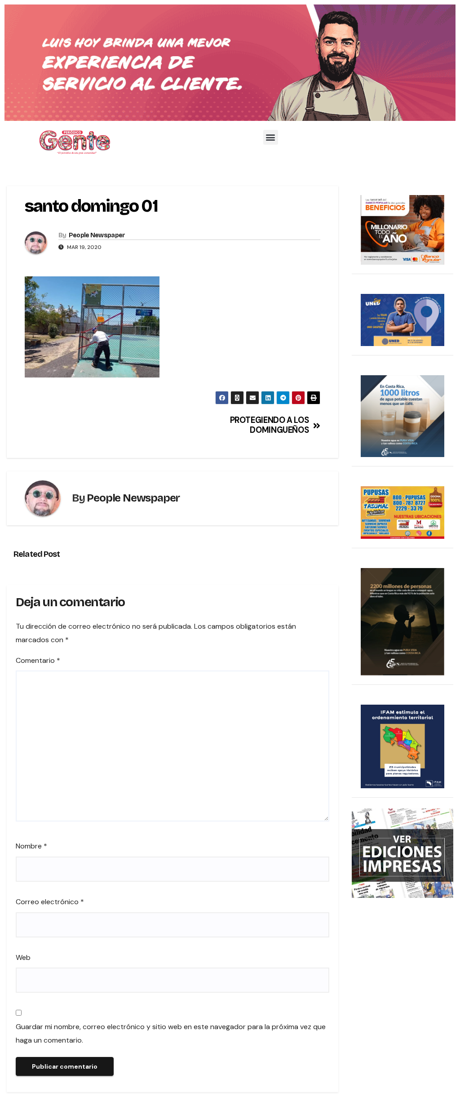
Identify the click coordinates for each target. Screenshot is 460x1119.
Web (23, 957)
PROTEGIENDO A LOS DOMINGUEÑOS (269, 425)
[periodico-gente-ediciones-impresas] (402, 852)
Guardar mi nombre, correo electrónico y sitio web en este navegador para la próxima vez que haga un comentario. (171, 1033)
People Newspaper (97, 235)
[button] (270, 137)
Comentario (38, 660)
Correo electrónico (50, 901)
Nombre (31, 846)
